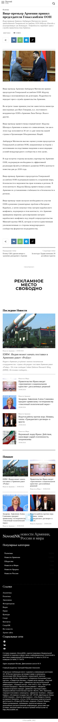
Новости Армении (9, 351)
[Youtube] (4, 649)
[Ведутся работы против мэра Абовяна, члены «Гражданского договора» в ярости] (9, 420)
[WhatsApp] (20, 40)
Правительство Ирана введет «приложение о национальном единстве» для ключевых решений (34, 384)
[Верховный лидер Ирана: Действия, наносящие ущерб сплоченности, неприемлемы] (9, 437)
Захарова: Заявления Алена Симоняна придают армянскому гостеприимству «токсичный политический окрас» (36, 401)
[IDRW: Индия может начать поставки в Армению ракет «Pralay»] (29, 331)
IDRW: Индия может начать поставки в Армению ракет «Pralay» (14, 481)
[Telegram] (26, 40)
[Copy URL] (32, 40)
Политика (6, 9)
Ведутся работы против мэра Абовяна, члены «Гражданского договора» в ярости (36, 419)
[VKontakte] (4, 645)
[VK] (14, 40)
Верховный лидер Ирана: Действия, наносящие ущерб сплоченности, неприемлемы (35, 437)
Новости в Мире (23, 378)
